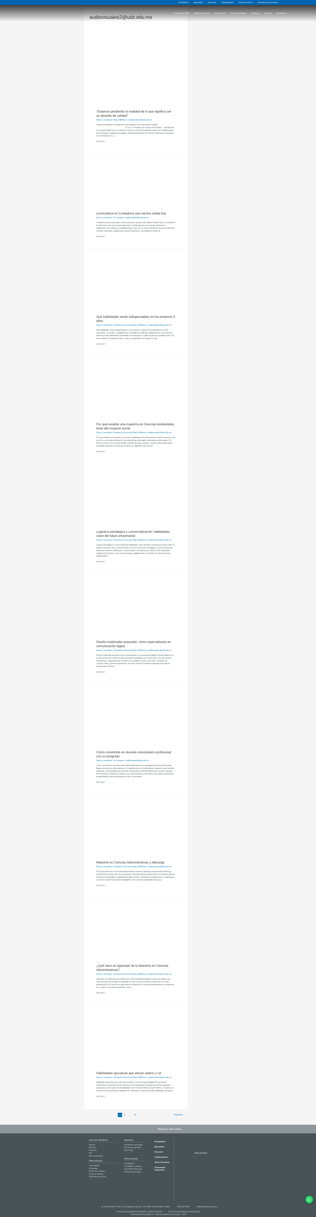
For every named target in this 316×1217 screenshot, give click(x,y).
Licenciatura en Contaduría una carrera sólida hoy (131, 213)
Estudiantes (184, 2)
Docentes (212, 2)
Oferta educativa (201, 13)
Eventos (268, 13)
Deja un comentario (104, 120)
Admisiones (219, 13)
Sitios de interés (246, 2)
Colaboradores (227, 2)
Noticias (255, 13)
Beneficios (282, 13)
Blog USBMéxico (120, 120)
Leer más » (100, 141)
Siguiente (179, 1115)
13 (135, 1115)
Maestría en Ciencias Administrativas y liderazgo (130, 862)
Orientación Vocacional (267, 2)
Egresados (198, 2)
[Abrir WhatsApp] (309, 1199)
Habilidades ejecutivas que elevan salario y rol (128, 1073)
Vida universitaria (238, 13)
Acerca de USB (182, 13)
